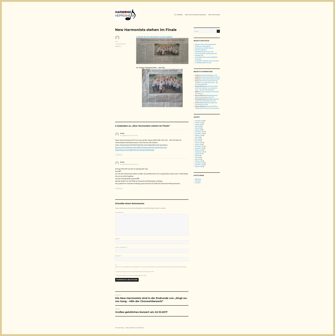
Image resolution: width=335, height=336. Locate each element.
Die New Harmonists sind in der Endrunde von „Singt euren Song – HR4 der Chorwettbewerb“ (206, 82)
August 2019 (198, 124)
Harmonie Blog (119, 328)
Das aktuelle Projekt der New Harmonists (207, 61)
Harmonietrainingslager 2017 (208, 75)
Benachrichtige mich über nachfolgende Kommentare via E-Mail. (135, 271)
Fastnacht (198, 181)
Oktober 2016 (198, 166)
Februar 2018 (198, 143)
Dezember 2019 (199, 121)
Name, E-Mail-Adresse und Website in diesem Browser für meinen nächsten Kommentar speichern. (151, 267)
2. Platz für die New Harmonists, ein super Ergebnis (154, 37)
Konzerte (197, 183)
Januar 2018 (198, 144)
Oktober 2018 (199, 135)
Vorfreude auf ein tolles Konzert (204, 48)
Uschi (116, 41)
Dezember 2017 (199, 146)
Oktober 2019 (198, 122)
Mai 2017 (197, 157)
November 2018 (199, 133)
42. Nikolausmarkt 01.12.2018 (203, 62)
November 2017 (199, 148)
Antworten (119, 154)
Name (117, 239)
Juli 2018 (197, 137)
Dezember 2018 (199, 132)
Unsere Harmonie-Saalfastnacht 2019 (206, 53)
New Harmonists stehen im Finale (210, 77)
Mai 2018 (197, 141)
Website (118, 256)
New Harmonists (214, 15)
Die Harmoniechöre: (201, 50)
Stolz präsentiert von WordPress (135, 328)
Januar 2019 (198, 130)
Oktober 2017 (198, 150)
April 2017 (198, 159)
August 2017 (198, 153)
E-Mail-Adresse (121, 247)
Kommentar (119, 212)
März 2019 (198, 128)
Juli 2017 (197, 155)
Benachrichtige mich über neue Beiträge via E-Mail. (131, 275)
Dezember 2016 (199, 163)
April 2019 (198, 126)
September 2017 (199, 152)
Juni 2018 (197, 139)
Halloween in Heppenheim (203, 46)
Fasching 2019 (199, 55)
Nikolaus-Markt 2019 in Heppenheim (205, 44)
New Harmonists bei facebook (195, 15)
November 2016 (199, 164)
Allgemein (118, 46)
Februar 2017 (198, 161)
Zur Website (178, 15)
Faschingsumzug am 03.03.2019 (204, 51)
